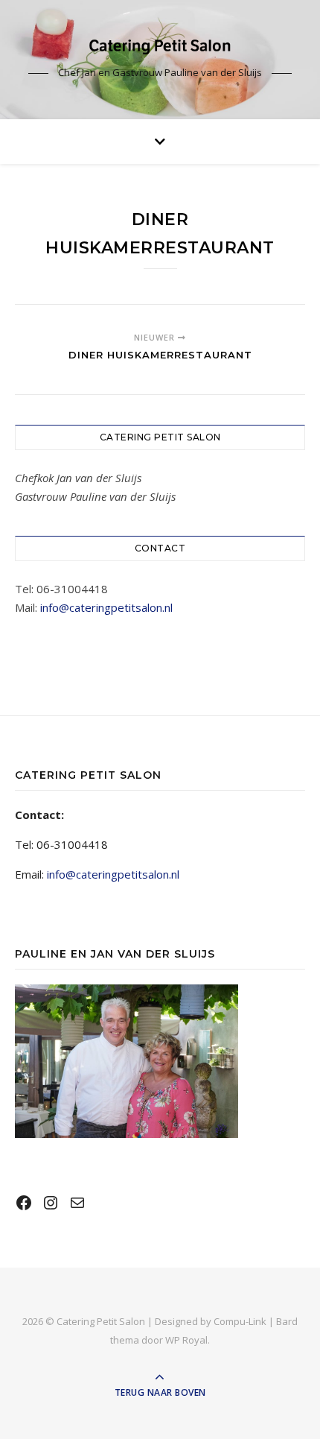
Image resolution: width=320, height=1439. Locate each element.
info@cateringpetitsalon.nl (106, 607)
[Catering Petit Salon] (160, 46)
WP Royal (186, 1340)
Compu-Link (240, 1321)
